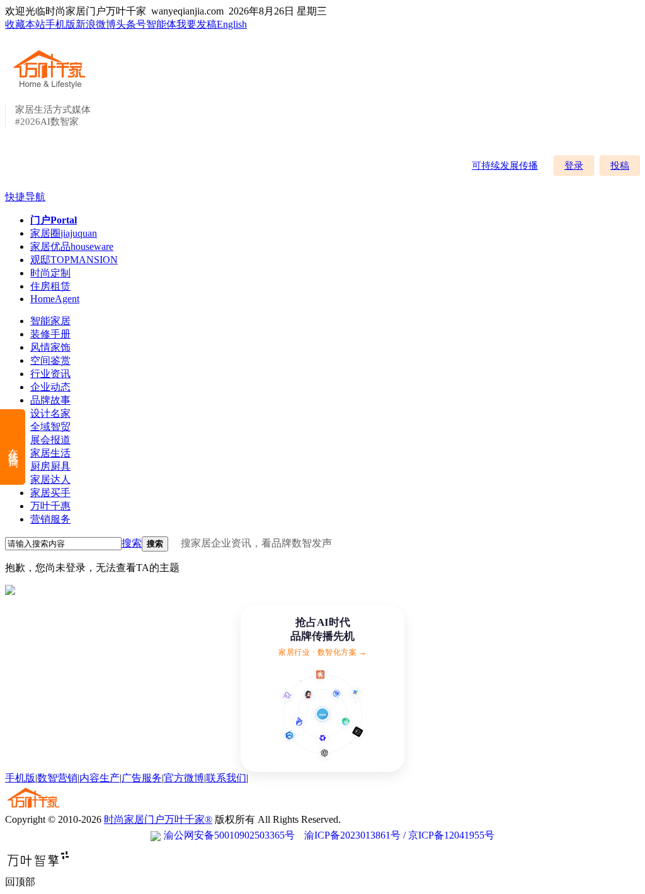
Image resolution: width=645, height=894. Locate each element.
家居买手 (50, 492)
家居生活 (50, 453)
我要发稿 (196, 24)
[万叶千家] (52, 89)
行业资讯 (50, 373)
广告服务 (142, 777)
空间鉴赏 (50, 360)
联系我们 (226, 777)
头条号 (131, 24)
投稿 (619, 166)
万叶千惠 (50, 506)
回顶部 (20, 881)
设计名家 (50, 413)
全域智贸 (50, 426)
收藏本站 (25, 24)
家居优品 (71, 246)
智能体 (161, 24)
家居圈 (63, 233)
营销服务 (50, 519)
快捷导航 (25, 196)
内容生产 (99, 777)
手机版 (60, 24)
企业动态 (50, 387)
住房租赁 (50, 286)
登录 (573, 166)
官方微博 (184, 777)
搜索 (132, 543)
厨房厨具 (50, 466)
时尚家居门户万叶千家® (158, 819)
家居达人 (50, 479)
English (232, 24)
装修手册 (50, 334)
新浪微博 (96, 24)
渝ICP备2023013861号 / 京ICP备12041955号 (399, 835)
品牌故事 (50, 400)
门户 (53, 220)
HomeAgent (54, 298)
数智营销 (57, 777)
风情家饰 (50, 347)
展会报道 (50, 439)
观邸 (74, 259)
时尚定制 (50, 273)
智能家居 (50, 320)
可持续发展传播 (505, 166)
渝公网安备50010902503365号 (229, 835)
